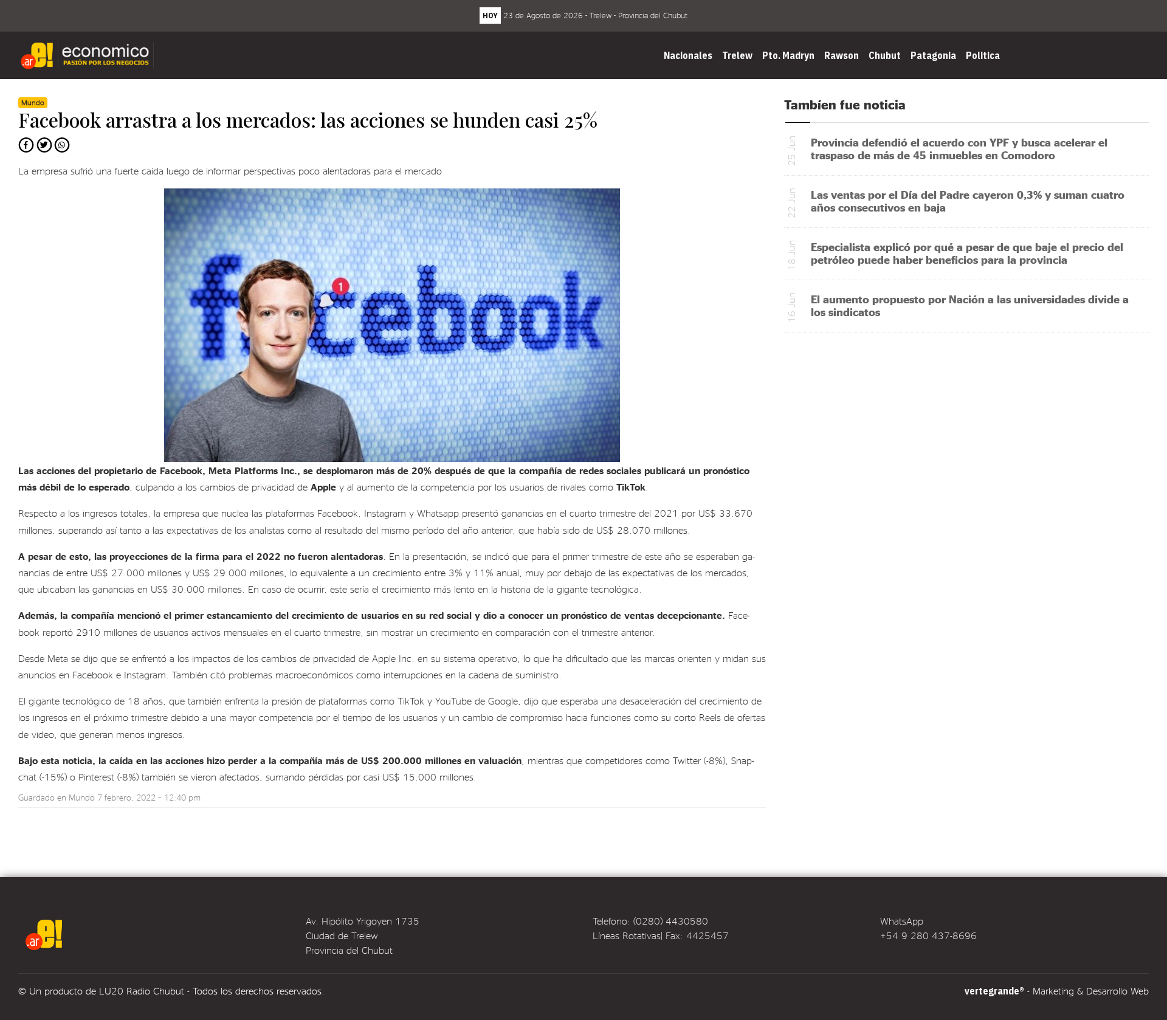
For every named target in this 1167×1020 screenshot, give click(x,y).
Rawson (841, 55)
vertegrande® (994, 991)
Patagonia (933, 55)
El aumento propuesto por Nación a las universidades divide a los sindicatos (970, 305)
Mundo (82, 797)
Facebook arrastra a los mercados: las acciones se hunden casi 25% (307, 119)
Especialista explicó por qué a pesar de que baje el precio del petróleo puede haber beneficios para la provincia (967, 252)
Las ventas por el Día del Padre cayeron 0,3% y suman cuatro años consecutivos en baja (967, 200)
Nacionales (688, 55)
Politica (983, 55)
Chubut (885, 55)
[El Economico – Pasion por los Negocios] (89, 55)
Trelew (737, 55)
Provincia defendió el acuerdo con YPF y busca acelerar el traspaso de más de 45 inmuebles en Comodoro (959, 148)
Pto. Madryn (788, 55)
